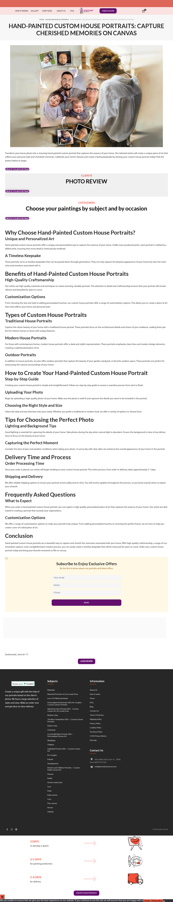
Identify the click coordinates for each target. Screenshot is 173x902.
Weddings (51, 740)
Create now (108, 11)
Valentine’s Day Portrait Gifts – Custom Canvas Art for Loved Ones (63, 710)
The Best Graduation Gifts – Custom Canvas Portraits (65, 720)
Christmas (51, 730)
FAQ (91, 702)
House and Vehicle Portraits (57, 19)
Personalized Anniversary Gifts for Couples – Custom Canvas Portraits (65, 703)
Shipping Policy (96, 719)
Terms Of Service (97, 715)
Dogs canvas (52, 795)
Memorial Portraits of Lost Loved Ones (62, 694)
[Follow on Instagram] (12, 830)
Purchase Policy (96, 732)
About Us (93, 690)
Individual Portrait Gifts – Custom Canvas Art (63, 750)
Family (49, 778)
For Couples (52, 755)
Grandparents (53, 763)
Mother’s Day (52, 715)
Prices (92, 698)
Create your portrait (86, 893)
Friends (50, 759)
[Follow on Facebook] (7, 830)
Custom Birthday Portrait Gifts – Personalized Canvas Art (60, 735)
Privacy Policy (95, 723)
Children (50, 744)
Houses (50, 774)
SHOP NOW (47, 11)
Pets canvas (52, 803)
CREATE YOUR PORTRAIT (17, 169)
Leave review (86, 661)
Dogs (49, 791)
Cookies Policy (95, 727)
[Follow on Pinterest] (16, 830)
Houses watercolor (54, 782)
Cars (49, 786)
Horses (50, 807)
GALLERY (35, 11)
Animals (50, 812)
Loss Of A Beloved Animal (57, 698)
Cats (49, 799)
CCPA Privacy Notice (98, 736)
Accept (147, 900)
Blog (91, 707)
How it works (95, 694)
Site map (93, 740)
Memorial (51, 690)
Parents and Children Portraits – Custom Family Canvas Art (63, 769)
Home (41, 19)
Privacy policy (157, 900)
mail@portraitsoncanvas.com (106, 767)
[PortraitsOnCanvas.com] (86, 11)
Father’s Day (52, 726)
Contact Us (94, 711)
